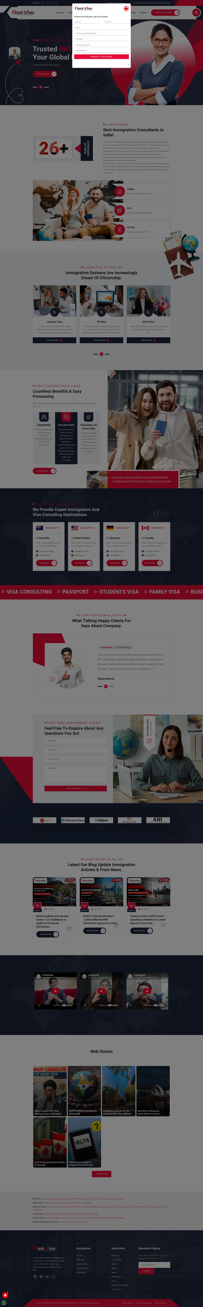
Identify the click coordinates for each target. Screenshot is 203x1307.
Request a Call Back (101, 56)
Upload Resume (81, 50)
